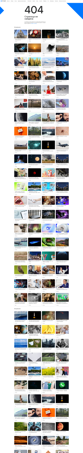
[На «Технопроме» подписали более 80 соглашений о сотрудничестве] (34, 355)
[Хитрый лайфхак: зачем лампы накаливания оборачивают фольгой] (62, 91)
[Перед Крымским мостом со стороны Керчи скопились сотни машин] (62, 355)
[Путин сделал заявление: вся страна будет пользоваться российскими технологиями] (20, 50)
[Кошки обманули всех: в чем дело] (20, 77)
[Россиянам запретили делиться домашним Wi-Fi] (34, 216)
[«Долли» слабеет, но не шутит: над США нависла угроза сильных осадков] (48, 105)
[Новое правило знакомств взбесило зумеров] (48, 91)
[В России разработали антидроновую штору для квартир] (34, 442)
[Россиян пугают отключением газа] (20, 160)
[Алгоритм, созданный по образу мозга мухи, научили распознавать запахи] (62, 382)
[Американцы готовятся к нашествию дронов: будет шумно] (34, 188)
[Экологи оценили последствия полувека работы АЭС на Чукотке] (34, 133)
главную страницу (34, 23)
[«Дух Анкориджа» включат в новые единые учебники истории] (48, 327)
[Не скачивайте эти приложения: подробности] (20, 382)
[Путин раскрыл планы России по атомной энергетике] (34, 313)
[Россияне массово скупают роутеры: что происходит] (48, 428)
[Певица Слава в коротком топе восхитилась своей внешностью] (62, 271)
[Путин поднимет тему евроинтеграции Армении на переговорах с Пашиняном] (34, 341)
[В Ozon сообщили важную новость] (62, 63)
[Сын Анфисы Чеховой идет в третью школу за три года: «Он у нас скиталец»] (48, 341)
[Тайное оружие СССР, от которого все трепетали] (62, 174)
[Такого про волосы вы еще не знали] (48, 50)
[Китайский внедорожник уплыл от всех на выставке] (20, 244)
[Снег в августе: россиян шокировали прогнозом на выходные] (34, 91)
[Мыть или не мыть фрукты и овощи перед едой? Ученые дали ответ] (20, 174)
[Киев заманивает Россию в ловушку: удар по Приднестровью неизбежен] (20, 313)
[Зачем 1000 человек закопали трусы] (34, 428)
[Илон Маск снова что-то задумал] (34, 105)
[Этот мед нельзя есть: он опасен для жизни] (48, 36)
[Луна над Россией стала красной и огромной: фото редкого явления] (34, 160)
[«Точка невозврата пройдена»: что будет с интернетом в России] (62, 160)
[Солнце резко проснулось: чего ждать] (34, 147)
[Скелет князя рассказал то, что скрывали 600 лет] (20, 36)
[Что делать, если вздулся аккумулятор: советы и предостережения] (34, 299)
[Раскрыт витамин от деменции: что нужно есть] (62, 119)
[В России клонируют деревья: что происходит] (48, 285)
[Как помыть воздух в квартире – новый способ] (48, 188)
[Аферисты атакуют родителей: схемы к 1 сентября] (48, 258)
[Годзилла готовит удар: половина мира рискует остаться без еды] (20, 428)
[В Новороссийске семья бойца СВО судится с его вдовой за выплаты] (48, 271)
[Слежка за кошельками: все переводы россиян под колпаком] (48, 77)
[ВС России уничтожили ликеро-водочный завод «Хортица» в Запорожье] (48, 160)
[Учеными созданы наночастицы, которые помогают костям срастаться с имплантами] (20, 202)
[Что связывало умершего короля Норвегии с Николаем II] (34, 271)
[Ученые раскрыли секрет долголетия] (62, 414)
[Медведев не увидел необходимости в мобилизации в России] (62, 285)
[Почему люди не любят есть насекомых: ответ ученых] (48, 244)
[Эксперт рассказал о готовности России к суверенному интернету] (62, 188)
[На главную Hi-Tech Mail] (4, 1)
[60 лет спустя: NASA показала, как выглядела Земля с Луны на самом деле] (20, 119)
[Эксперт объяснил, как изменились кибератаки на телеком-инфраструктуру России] (62, 313)
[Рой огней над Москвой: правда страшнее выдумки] (62, 400)
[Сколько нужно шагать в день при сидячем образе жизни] (48, 442)
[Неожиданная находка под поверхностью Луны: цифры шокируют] (34, 414)
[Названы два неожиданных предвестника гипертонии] (20, 63)
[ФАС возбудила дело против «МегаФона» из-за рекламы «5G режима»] (62, 299)
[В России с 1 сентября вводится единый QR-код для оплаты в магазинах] (20, 442)
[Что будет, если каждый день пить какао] (34, 36)
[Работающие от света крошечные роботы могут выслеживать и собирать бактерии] (62, 368)
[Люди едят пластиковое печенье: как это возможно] (34, 77)
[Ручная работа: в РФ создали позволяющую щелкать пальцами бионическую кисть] (34, 202)
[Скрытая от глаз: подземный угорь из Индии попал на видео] (20, 258)
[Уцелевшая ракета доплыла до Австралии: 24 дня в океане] (20, 400)
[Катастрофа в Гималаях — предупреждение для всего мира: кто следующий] (62, 36)
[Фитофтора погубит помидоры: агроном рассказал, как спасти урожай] (48, 355)
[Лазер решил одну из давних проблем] (34, 327)
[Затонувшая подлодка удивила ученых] (48, 400)
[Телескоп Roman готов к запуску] (62, 216)
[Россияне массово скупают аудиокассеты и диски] (20, 133)
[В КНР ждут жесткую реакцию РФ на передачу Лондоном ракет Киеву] (62, 442)
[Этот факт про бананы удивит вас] (48, 414)
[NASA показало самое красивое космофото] (34, 230)
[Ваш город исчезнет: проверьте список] (20, 414)
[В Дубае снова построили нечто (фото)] (34, 258)
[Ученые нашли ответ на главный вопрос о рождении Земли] (62, 258)
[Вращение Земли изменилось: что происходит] (62, 77)
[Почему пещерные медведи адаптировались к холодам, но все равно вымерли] (48, 299)
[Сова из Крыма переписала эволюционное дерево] (20, 271)
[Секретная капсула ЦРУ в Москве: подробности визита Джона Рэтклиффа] (62, 147)
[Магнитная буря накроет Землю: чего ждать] (34, 50)
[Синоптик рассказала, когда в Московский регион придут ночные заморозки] (48, 216)
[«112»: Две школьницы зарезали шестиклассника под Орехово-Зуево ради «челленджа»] (34, 400)
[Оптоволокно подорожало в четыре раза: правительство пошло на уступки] (34, 244)
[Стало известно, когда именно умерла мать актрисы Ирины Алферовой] (20, 299)
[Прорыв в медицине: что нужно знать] (62, 133)
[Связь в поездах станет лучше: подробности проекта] (62, 244)
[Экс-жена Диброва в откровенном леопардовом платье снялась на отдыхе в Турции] (48, 119)
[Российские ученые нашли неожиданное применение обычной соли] (62, 105)
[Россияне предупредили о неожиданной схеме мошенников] (48, 174)
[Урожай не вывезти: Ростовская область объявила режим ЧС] (48, 133)
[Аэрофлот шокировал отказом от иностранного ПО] (20, 147)
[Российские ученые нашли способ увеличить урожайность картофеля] (62, 341)
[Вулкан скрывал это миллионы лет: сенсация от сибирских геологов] (34, 119)
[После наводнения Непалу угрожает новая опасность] (20, 91)
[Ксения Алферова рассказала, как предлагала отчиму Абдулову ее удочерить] (62, 428)
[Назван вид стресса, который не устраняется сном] (34, 285)
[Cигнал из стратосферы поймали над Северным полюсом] (48, 63)
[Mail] (1, 1)
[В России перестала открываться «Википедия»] (20, 216)
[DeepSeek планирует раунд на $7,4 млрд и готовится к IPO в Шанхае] (48, 230)
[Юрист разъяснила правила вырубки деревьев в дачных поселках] (48, 202)
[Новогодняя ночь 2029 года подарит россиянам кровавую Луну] (34, 174)
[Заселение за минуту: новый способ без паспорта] (62, 202)
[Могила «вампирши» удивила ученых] (20, 327)
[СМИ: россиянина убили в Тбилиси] (62, 50)
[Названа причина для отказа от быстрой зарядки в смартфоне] (34, 368)
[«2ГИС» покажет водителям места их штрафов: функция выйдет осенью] (20, 188)
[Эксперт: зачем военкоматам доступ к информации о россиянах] (20, 230)
